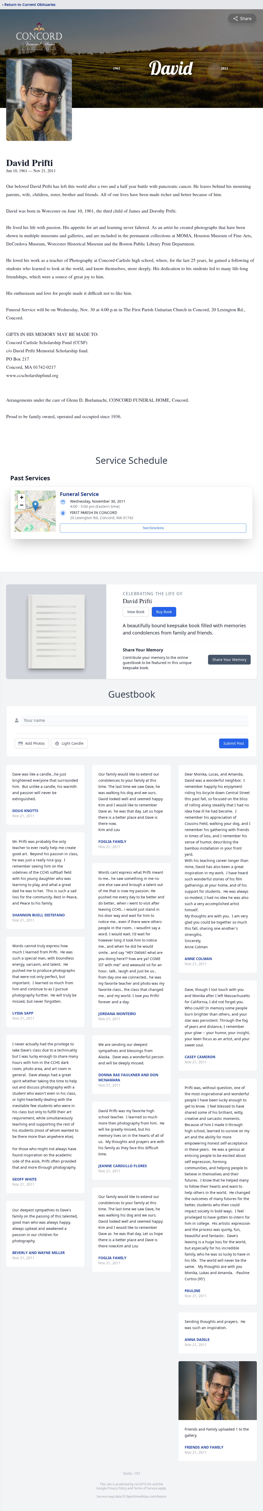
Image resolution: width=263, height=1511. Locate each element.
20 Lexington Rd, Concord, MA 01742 (101, 517)
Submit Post (233, 743)
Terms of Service (145, 1488)
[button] (35, 506)
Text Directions (153, 528)
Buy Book (164, 611)
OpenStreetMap (137, 1496)
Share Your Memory (229, 659)
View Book (135, 611)
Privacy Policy (117, 1488)
